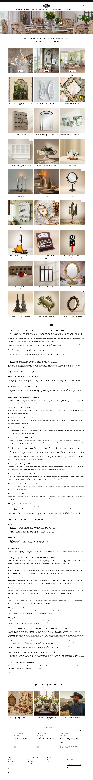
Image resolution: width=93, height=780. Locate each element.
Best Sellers (19, 9)
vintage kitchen (65, 488)
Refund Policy (30, 763)
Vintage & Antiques (29, 9)
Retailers (48, 765)
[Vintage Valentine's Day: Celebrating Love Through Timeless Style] (20, 703)
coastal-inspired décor (26, 432)
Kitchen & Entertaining (58, 9)
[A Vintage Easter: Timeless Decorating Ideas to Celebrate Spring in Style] (46, 703)
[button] (15, 740)
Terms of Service (31, 766)
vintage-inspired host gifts (39, 620)
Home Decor (10, 765)
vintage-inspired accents (71, 506)
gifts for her (80, 571)
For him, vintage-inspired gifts (15, 580)
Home (46, 19)
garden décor (45, 476)
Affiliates (49, 763)
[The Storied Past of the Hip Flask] (72, 703)
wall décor (42, 496)
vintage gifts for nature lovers (45, 603)
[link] (23, 747)
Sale (9, 772)
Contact (48, 761)
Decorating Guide (50, 766)
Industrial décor (12, 410)
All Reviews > (78, 730)
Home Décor (45, 9)
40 (48, 324)
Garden (69, 9)
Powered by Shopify (46, 775)
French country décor (13, 389)
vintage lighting (26, 469)
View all (46, 687)
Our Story (49, 759)
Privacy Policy (30, 765)
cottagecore (38, 381)
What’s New (36, 640)
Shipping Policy (30, 761)
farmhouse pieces (78, 440)
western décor (50, 421)
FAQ (28, 759)
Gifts (74, 9)
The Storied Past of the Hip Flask (72, 717)
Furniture (38, 9)
